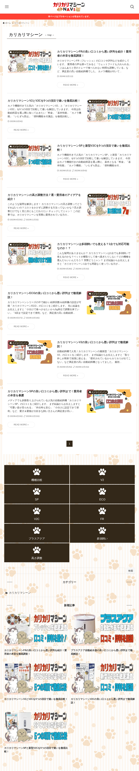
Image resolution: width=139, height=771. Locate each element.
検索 (130, 570)
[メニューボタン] (7, 7)
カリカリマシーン (20, 592)
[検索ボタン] (132, 7)
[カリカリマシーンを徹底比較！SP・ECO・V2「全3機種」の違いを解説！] (69, 7)
